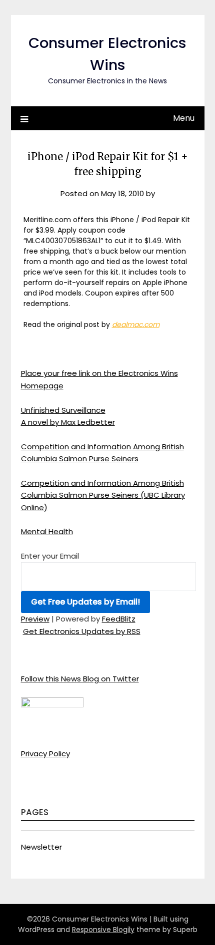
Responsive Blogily (103, 930)
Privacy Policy (45, 753)
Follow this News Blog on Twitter (80, 678)
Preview (35, 619)
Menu (183, 118)
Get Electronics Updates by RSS (81, 631)
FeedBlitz (119, 619)
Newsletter (41, 847)
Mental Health (47, 531)
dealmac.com (136, 324)
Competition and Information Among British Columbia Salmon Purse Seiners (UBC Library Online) (103, 495)
